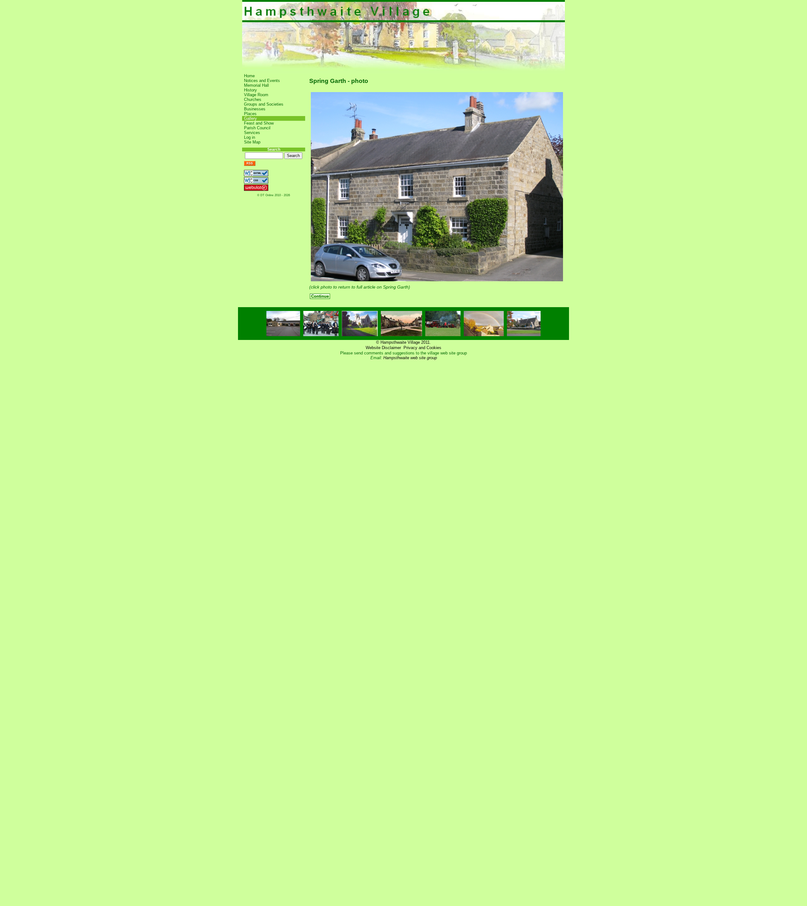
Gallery (250, 118)
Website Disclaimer (383, 347)
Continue (320, 296)
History (250, 90)
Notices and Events (262, 80)
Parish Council (257, 128)
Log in (249, 137)
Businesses (254, 109)
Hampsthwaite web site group (410, 357)
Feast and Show (259, 123)
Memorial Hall (256, 85)
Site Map (252, 142)
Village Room (256, 94)
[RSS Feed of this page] (249, 164)
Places (250, 113)
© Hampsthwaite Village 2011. (403, 342)
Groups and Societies (263, 104)
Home (249, 75)
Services (252, 132)
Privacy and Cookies (422, 347)
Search (273, 149)
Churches (252, 99)
